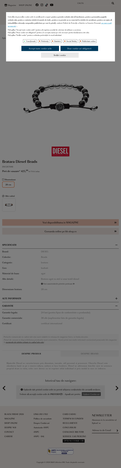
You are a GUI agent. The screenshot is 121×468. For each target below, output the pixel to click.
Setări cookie (60, 55)
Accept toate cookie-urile (40, 48)
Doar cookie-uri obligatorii (79, 48)
